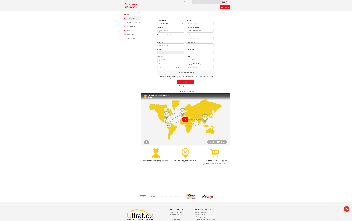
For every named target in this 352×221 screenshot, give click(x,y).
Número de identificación (164, 35)
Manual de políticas (176, 214)
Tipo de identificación (193, 27)
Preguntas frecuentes (176, 217)
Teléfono (160, 57)
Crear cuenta (225, 7)
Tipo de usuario (161, 20)
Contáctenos (176, 219)
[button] (187, 1)
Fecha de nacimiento (163, 64)
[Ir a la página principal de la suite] (131, 4)
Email (188, 35)
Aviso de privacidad (176, 212)
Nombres (189, 20)
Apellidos (160, 27)
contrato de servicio (198, 76)
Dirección (160, 42)
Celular (189, 57)
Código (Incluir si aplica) (194, 64)
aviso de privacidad (196, 78)
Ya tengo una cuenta (185, 86)
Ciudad (159, 49)
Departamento (191, 42)
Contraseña (190, 49)
